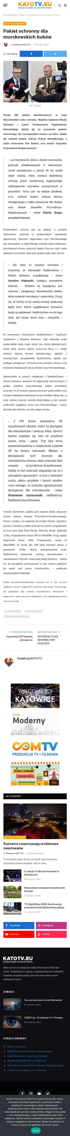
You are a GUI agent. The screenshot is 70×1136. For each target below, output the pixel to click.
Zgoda (36, 1130)
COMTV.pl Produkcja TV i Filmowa (26, 1070)
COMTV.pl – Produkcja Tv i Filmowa (43, 1017)
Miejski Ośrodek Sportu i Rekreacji (26, 1060)
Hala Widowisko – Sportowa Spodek (27, 1056)
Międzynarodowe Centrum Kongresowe (29, 1051)
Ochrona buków (33, 611)
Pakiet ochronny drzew (17, 616)
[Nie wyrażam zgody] (66, 1115)
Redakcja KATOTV (22, 45)
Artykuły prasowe (15, 24)
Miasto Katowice (16, 1046)
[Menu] (5, 5)
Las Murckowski (13, 611)
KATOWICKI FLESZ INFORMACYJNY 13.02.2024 (47, 640)
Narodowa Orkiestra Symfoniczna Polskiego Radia (35, 1065)
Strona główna (10, 15)
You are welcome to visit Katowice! (43, 1000)
